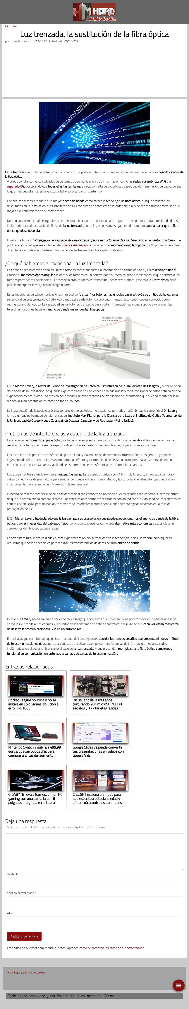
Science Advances (73, 245)
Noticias (11, 26)
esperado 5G (15, 186)
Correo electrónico (21, 893)
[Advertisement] (94, 71)
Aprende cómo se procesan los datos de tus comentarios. (106, 947)
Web (9, 913)
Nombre (13, 874)
